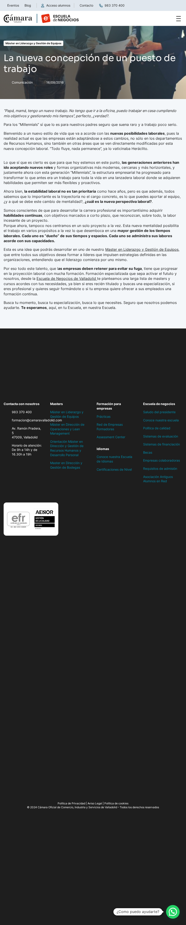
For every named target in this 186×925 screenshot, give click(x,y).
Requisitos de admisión (160, 468)
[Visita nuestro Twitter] (15, 493)
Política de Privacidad (71, 803)
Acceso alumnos (58, 5)
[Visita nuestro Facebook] (6, 493)
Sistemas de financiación (161, 444)
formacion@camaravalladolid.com (37, 420)
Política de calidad (156, 428)
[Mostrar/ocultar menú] (178, 18)
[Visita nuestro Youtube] (42, 493)
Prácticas (103, 416)
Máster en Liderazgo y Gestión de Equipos (33, 43)
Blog (27, 5)
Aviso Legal (95, 803)
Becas (147, 452)
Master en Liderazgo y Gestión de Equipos (142, 249)
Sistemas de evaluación (160, 436)
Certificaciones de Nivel (114, 469)
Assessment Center (111, 437)
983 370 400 (115, 5)
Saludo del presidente (159, 412)
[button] (173, 912)
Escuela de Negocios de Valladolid (67, 278)
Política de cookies (116, 803)
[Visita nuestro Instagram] (24, 493)
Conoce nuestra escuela (161, 420)
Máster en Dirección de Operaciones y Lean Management (67, 429)
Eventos (13, 5)
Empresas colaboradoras (161, 460)
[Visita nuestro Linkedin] (33, 493)
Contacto (86, 5)
